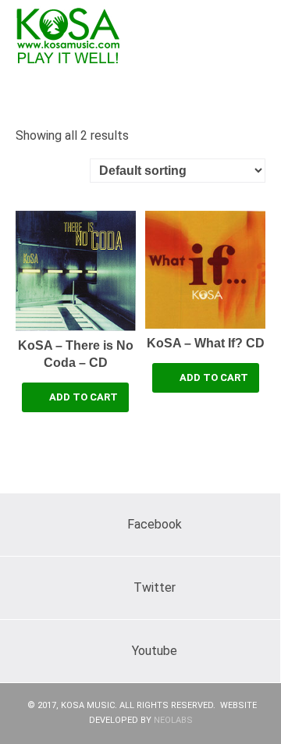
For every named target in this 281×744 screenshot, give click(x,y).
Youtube (154, 650)
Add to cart (83, 397)
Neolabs (173, 720)
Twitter (154, 587)
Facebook (154, 524)
